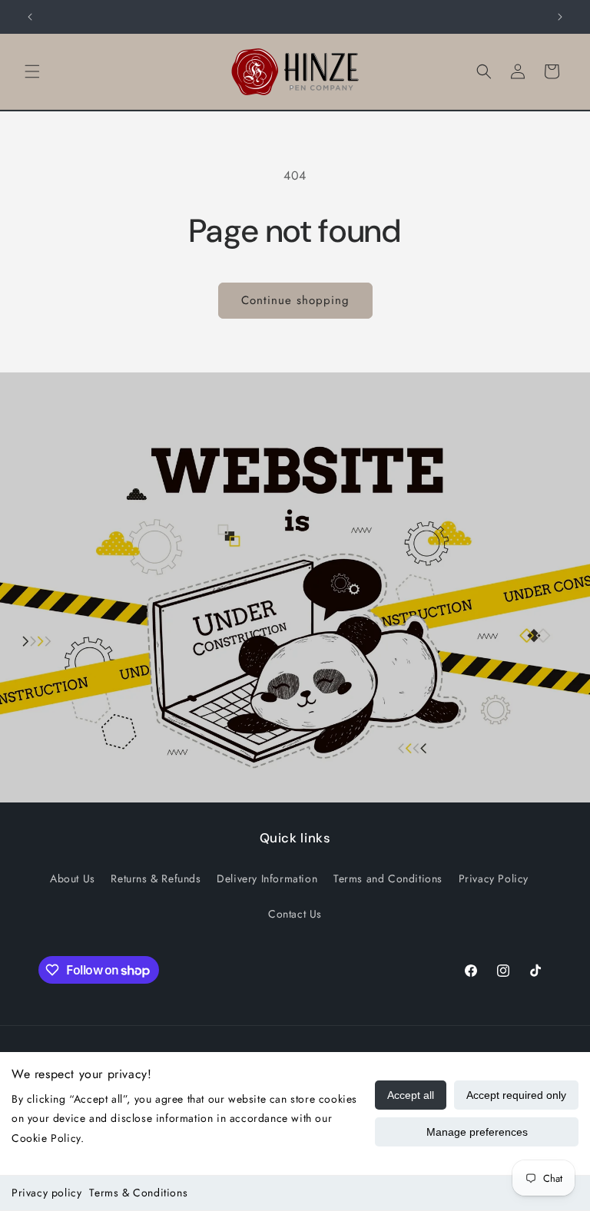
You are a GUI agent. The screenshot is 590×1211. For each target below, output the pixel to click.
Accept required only (516, 1095)
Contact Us (295, 913)
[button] (32, 71)
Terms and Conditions (387, 878)
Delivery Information (267, 878)
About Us (72, 878)
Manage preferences (477, 1132)
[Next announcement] (560, 17)
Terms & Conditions (138, 1192)
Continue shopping (295, 300)
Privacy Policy (494, 878)
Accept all (410, 1095)
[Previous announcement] (30, 17)
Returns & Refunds (156, 878)
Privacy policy (46, 1192)
